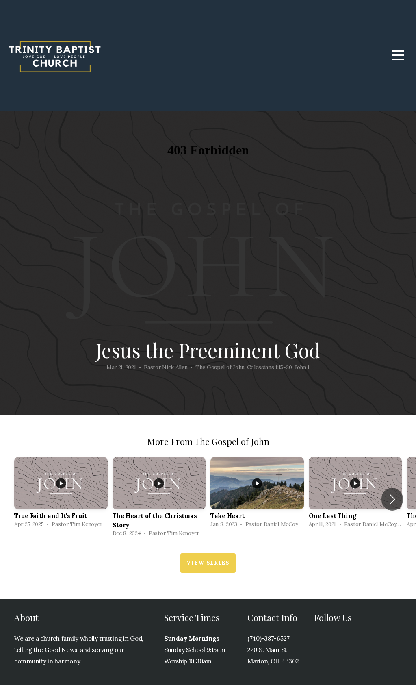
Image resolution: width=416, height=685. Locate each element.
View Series (207, 562)
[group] (61, 494)
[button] (392, 499)
